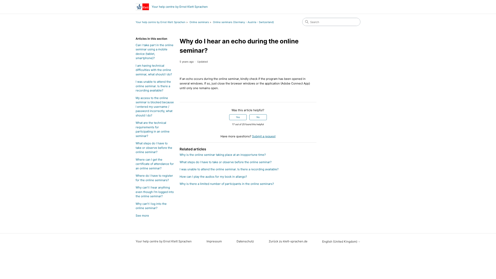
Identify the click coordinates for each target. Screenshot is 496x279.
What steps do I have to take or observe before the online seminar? (154, 147)
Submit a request (264, 136)
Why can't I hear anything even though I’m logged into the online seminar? (155, 192)
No (258, 117)
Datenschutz (245, 241)
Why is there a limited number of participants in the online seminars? (227, 184)
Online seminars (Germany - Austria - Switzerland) (243, 22)
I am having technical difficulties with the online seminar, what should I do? (154, 70)
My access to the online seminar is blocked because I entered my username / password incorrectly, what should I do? (155, 106)
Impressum (214, 241)
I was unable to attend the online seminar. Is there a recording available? (153, 86)
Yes (238, 117)
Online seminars (199, 22)
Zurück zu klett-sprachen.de (288, 241)
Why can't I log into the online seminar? (151, 206)
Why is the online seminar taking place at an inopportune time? (223, 155)
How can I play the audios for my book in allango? (213, 176)
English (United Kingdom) (340, 241)
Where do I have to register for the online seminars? (154, 178)
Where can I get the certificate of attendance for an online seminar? (155, 164)
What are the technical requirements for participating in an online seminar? (153, 129)
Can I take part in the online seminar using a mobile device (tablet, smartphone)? (154, 51)
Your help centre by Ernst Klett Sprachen (160, 22)
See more (142, 215)
